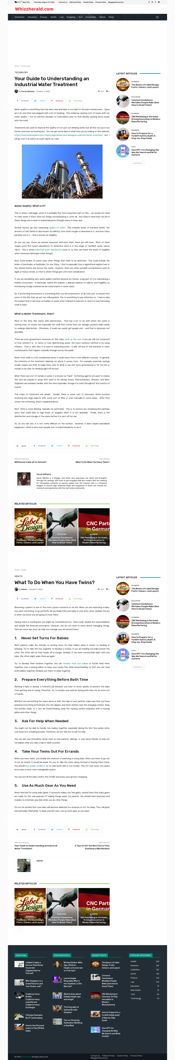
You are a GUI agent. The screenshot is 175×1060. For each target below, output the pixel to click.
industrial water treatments (48, 250)
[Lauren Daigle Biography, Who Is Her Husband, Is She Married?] (57, 980)
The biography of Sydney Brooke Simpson (71, 1009)
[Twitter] (159, 2)
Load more (137, 163)
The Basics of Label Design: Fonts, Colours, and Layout (30, 541)
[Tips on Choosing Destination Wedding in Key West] (57, 1022)
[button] (157, 17)
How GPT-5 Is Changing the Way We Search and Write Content (145, 152)
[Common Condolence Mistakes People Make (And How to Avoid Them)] (62, 527)
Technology (25, 66)
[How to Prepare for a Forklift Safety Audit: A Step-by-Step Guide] (122, 134)
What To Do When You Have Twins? (93, 462)
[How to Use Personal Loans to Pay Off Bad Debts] (19, 1027)
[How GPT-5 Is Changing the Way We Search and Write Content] (122, 151)
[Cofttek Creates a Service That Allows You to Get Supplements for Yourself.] (19, 964)
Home (16, 66)
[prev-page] (16, 550)
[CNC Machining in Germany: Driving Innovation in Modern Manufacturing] (94, 527)
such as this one (73, 339)
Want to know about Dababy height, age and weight (72, 996)
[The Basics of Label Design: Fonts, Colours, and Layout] (30, 527)
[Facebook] (149, 2)
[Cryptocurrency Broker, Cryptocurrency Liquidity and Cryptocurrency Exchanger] (19, 995)
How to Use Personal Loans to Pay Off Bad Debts (35, 1028)
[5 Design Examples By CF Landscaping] (19, 1017)
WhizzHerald (26, 1057)
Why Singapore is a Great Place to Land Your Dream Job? (34, 983)
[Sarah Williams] (16, 91)
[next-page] (20, 550)
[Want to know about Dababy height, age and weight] (57, 995)
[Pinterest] (155, 2)
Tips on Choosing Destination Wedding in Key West (73, 1023)
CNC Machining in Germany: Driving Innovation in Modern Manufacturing (94, 540)
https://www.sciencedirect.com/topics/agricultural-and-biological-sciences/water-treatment (58, 135)
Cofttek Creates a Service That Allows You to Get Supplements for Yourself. (34, 967)
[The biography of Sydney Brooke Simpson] (57, 1009)
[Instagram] (152, 2)
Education (61, 534)
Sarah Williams (28, 91)
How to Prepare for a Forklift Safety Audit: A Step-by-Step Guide (143, 136)
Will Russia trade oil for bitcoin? (30, 462)
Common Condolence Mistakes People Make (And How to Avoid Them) (62, 540)
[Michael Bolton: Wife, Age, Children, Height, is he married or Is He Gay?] (57, 964)
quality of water (57, 227)
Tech (134, 147)
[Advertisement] (87, 41)
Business (30, 537)
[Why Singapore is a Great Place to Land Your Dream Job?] (19, 982)
